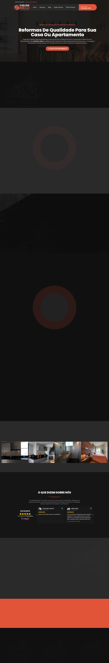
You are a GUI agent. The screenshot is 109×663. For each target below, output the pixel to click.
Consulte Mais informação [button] (73, 521)
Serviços (42, 7)
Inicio (35, 7)
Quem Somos (58, 7)
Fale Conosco (70, 7)
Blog (49, 7)
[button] (4, 452)
